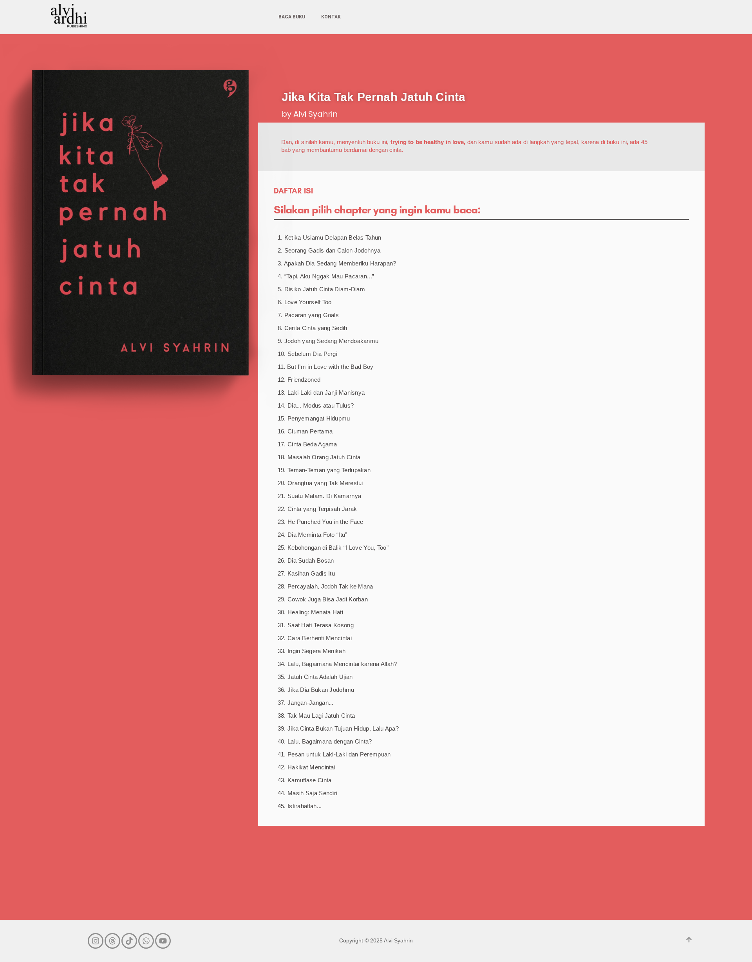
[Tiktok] (129, 941)
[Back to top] (689, 941)
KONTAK (331, 17)
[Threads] (112, 941)
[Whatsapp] (146, 941)
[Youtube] (163, 941)
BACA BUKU (291, 17)
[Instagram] (95, 941)
